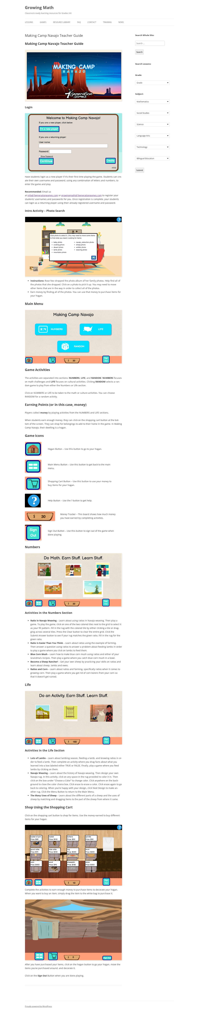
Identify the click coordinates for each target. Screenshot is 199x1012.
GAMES (43, 22)
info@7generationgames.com (43, 195)
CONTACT (92, 22)
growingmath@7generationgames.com (81, 195)
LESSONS (29, 22)
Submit (139, 170)
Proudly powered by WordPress (38, 1006)
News (121, 22)
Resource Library (61, 22)
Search (139, 52)
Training (107, 22)
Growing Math (39, 7)
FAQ (79, 22)
